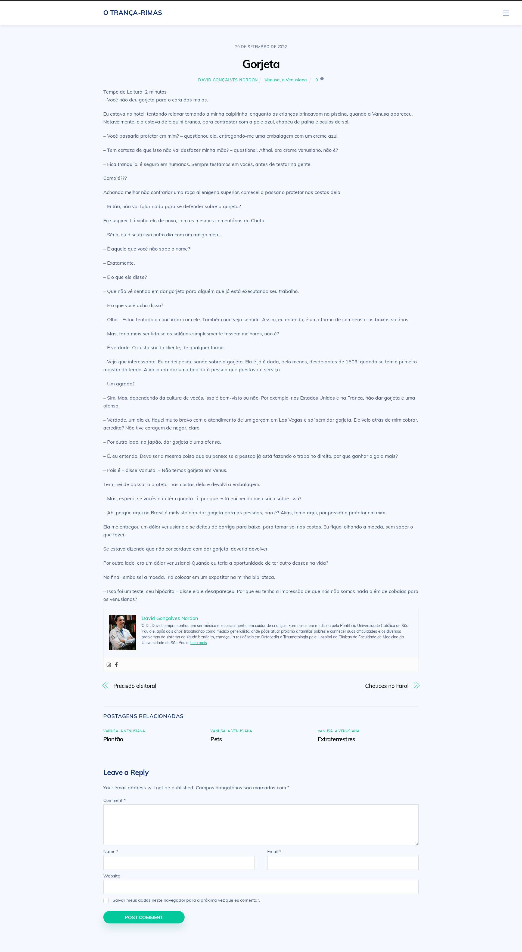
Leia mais (198, 642)
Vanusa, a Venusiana (286, 79)
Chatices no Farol (387, 685)
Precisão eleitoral (134, 685)
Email (274, 851)
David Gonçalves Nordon (228, 80)
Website (111, 876)
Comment (114, 800)
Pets (216, 739)
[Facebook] (116, 665)
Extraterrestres (336, 739)
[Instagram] (108, 665)
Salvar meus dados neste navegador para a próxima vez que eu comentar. (186, 900)
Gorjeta (260, 64)
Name (110, 851)
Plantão (113, 739)
